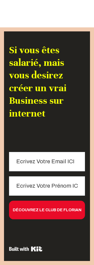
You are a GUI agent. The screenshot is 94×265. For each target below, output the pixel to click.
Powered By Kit (25, 248)
